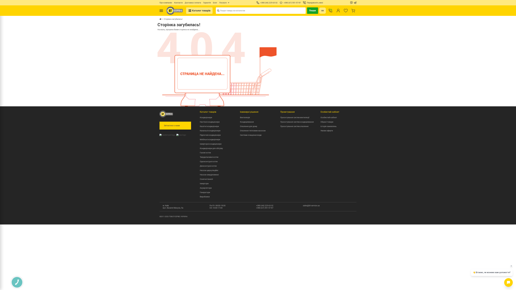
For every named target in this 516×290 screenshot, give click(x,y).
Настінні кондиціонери (210, 122)
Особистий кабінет (328, 117)
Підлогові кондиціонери (210, 135)
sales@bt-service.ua (311, 205)
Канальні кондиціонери (210, 131)
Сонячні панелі (206, 179)
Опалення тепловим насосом (253, 131)
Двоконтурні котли (208, 166)
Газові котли (205, 153)
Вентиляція (245, 117)
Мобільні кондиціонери (210, 139)
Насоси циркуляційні (209, 170)
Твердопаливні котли (209, 157)
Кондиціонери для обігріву (211, 148)
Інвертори (204, 183)
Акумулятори (206, 188)
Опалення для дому (248, 126)
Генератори (205, 192)
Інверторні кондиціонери (210, 144)
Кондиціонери (206, 117)
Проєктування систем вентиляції (294, 117)
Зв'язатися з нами (172, 125)
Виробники (205, 197)
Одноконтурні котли (209, 161)
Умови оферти (326, 131)
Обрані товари (326, 122)
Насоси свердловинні (209, 175)
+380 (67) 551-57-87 (264, 208)
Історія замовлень (328, 126)
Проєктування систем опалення (294, 126)
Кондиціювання (247, 122)
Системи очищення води (250, 135)
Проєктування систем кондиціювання (297, 122)
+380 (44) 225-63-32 (264, 205)
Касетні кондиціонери (209, 126)
